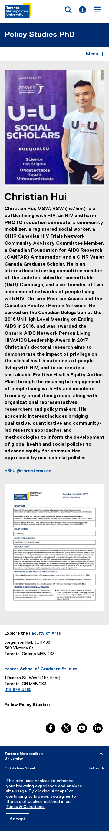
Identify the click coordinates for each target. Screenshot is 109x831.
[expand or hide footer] (101, 754)
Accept (17, 819)
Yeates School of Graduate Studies (41, 669)
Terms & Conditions (25, 807)
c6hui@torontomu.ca (28, 471)
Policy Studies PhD (40, 35)
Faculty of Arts (45, 633)
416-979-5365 (18, 690)
